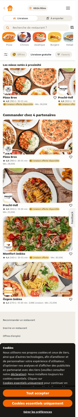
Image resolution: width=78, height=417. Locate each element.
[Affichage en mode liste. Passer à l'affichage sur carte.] (72, 27)
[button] (8, 8)
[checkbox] (9, 39)
